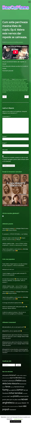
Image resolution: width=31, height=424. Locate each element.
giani (10, 390)
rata (19, 399)
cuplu (12, 83)
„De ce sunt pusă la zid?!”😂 (18, 327)
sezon (19, 403)
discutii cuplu (17, 83)
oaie (11, 396)
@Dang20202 (5, 349)
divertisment (23, 384)
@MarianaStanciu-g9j (7, 335)
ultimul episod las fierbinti (12, 406)
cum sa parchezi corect (15, 82)
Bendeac (19, 378)
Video (8, 79)
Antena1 (12, 375)
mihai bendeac (16, 393)
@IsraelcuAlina (6, 327)
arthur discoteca (5, 378)
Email (4, 143)
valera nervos (15, 90)
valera (10, 90)
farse (7, 386)
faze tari (12, 386)
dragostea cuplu (24, 83)
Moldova (4, 86)
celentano (11, 381)
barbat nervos (18, 79)
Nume (4, 136)
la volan (21, 85)
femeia (3, 85)
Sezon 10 (25, 403)
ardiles (18, 375)
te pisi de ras (5, 90)
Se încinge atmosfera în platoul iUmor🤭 (12, 302)
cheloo (18, 380)
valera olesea (22, 90)
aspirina (12, 378)
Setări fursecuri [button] (18, 419)
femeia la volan (9, 85)
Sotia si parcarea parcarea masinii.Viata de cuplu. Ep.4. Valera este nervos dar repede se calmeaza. (15, 88)
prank (16, 396)
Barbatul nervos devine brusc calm (14, 80)
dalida (24, 381)
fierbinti (17, 387)
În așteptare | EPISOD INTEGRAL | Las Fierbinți (15, 234)
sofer (26, 86)
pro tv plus (13, 399)
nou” (8, 396)
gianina (13, 390)
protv (27, 396)
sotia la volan (5, 87)
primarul (21, 396)
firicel (22, 387)
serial (23, 86)
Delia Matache (13, 383)
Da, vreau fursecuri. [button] (15, 421)
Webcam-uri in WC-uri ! (8, 269)
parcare (8, 86)
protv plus (6, 399)
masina (25, 85)
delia (4, 383)
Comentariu (6, 116)
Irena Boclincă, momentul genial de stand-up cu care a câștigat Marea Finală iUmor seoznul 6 (15, 336)
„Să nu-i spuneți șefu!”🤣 (15, 331)
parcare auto (14, 86)
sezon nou (4, 406)
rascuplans (20, 42)
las (24, 390)
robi (16, 403)
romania (19, 86)
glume (17, 85)
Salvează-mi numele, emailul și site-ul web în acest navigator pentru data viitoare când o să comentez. (15, 159)
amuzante (5, 375)
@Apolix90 (5, 331)
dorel (3, 387)
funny (14, 85)
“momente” (12, 409)
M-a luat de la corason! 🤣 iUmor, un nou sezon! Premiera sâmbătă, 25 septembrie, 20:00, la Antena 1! (14, 280)
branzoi (5, 381)
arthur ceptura (23, 375)
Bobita (24, 378)
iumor (20, 389)
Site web (5, 150)
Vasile (21, 406)
